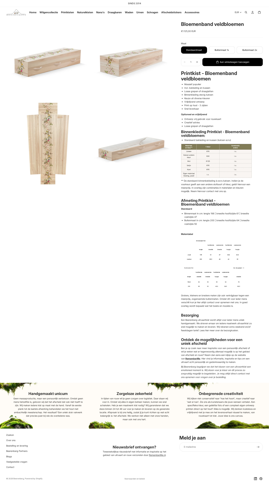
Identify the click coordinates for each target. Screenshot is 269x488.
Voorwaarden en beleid (134, 479)
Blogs (9, 456)
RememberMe (192, 358)
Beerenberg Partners (16, 451)
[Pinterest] (261, 479)
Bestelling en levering (17, 445)
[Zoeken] (246, 12)
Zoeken (10, 435)
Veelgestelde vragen (16, 461)
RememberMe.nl (157, 455)
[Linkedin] (255, 479)
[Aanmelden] (258, 447)
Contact (10, 467)
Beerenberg (18, 478)
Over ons (10, 440)
